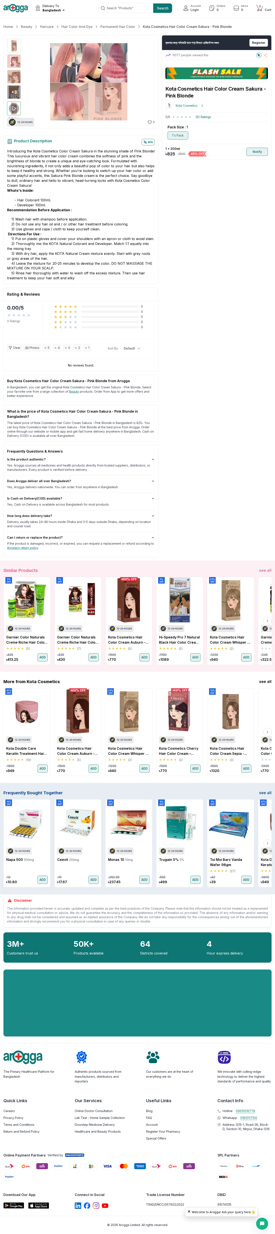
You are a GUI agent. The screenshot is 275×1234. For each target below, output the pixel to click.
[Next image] (149, 82)
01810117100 (248, 1118)
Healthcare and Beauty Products (98, 1131)
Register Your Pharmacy (163, 1131)
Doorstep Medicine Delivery (95, 1124)
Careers (9, 1111)
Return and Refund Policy (21, 1131)
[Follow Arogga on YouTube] (105, 1205)
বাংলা (150, 142)
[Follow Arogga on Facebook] (87, 1205)
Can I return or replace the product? (35, 537)
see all (265, 570)
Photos (34, 348)
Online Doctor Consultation (94, 1111)
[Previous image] (27, 81)
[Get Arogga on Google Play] (13, 1205)
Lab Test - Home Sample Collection (100, 1118)
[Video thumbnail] (14, 108)
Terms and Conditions (18, 1124)
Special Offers (156, 1138)
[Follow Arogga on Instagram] (96, 1205)
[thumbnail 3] (14, 77)
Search (162, 8)
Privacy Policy (13, 1118)
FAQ (149, 1118)
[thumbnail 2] (14, 61)
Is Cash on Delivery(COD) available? (34, 498)
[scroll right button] (267, 621)
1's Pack (178, 135)
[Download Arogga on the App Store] (38, 1205)
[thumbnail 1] (14, 46)
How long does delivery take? (29, 516)
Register (258, 42)
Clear (16, 348)
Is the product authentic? (26, 459)
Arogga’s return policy (22, 548)
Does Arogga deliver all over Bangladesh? (39, 481)
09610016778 (245, 1111)
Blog (149, 1111)
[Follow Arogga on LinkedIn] (78, 1205)
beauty (74, 391)
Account (152, 1124)
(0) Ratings (203, 117)
